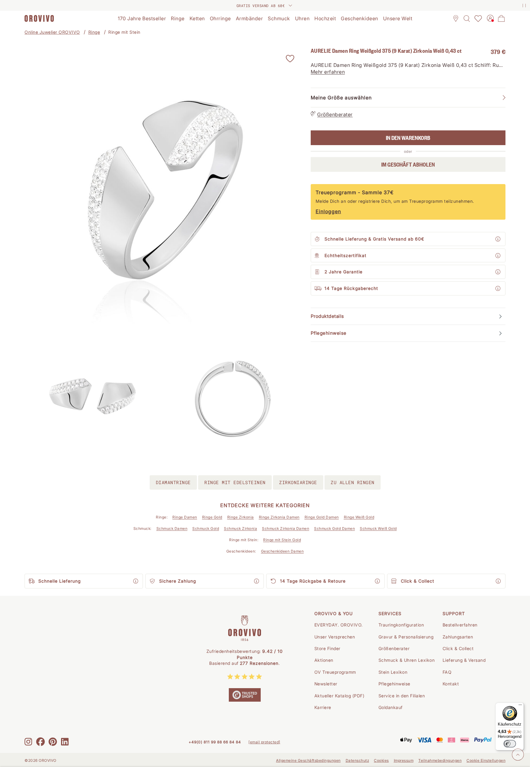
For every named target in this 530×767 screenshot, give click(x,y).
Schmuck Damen (172, 528)
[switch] (510, 743)
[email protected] (264, 742)
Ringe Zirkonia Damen (279, 517)
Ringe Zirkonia (240, 517)
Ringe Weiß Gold (359, 517)
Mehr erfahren (328, 72)
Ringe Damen (184, 517)
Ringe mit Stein (124, 32)
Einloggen (328, 212)
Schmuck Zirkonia (240, 528)
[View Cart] (501, 18)
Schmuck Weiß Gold (378, 528)
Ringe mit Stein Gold (282, 540)
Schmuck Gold (205, 528)
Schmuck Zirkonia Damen (285, 528)
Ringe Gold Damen (322, 517)
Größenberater (335, 115)
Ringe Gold (212, 517)
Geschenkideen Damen (282, 551)
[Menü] (520, 706)
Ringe (94, 32)
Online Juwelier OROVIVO (52, 32)
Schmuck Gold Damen (334, 528)
